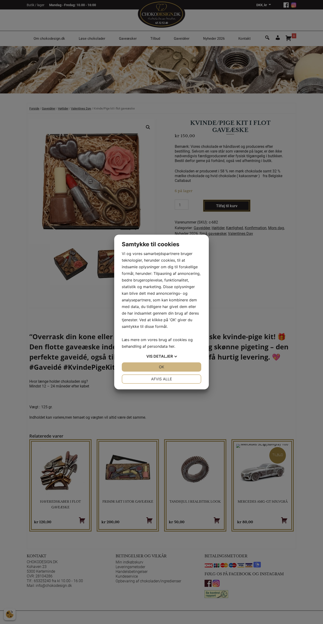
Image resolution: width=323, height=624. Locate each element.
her (171, 346)
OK (161, 367)
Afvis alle (161, 379)
